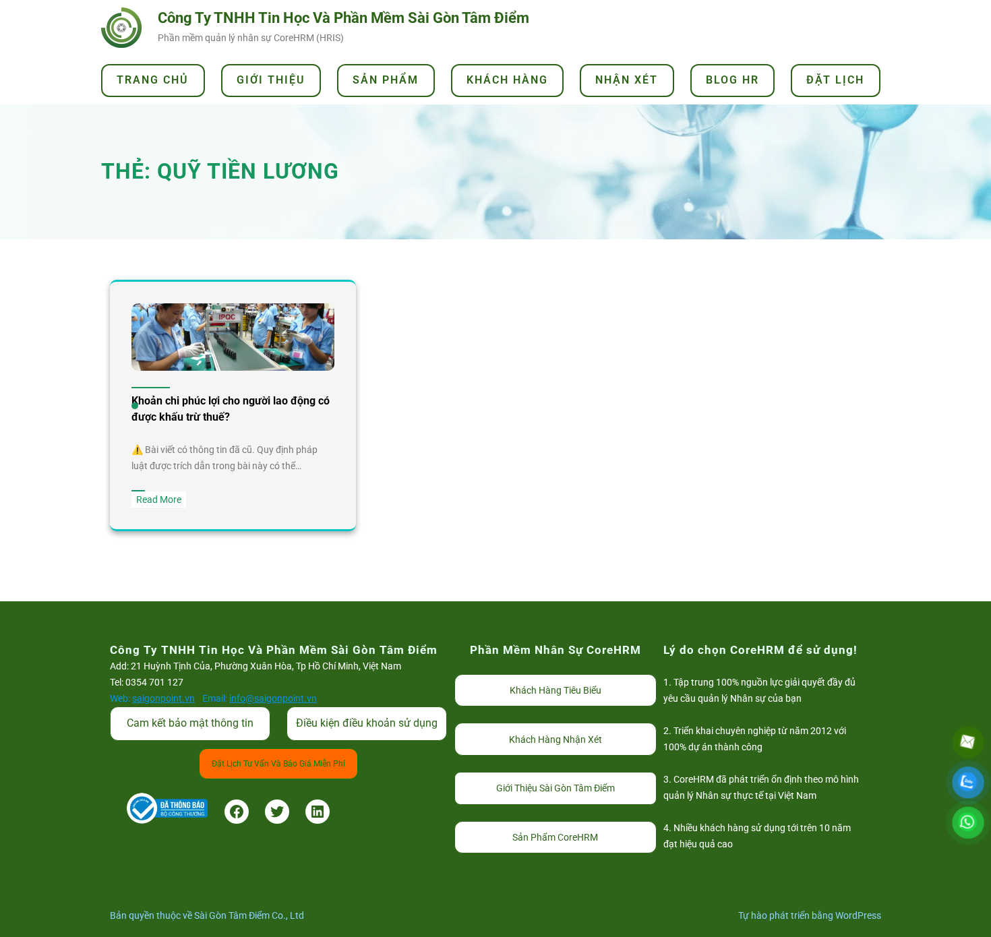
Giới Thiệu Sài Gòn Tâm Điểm (555, 788)
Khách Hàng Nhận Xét (555, 739)
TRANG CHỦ (153, 79)
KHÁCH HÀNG (507, 79)
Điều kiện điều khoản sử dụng (367, 723)
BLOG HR (732, 79)
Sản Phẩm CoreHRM (555, 837)
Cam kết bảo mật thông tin (190, 723)
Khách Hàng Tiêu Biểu (555, 690)
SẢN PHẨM (386, 79)
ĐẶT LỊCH (835, 79)
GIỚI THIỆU (271, 79)
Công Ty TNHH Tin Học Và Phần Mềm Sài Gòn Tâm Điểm (343, 17)
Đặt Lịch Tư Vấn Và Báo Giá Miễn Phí (278, 763)
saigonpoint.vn (163, 698)
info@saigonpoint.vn (273, 698)
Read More (161, 500)
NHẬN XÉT (626, 79)
